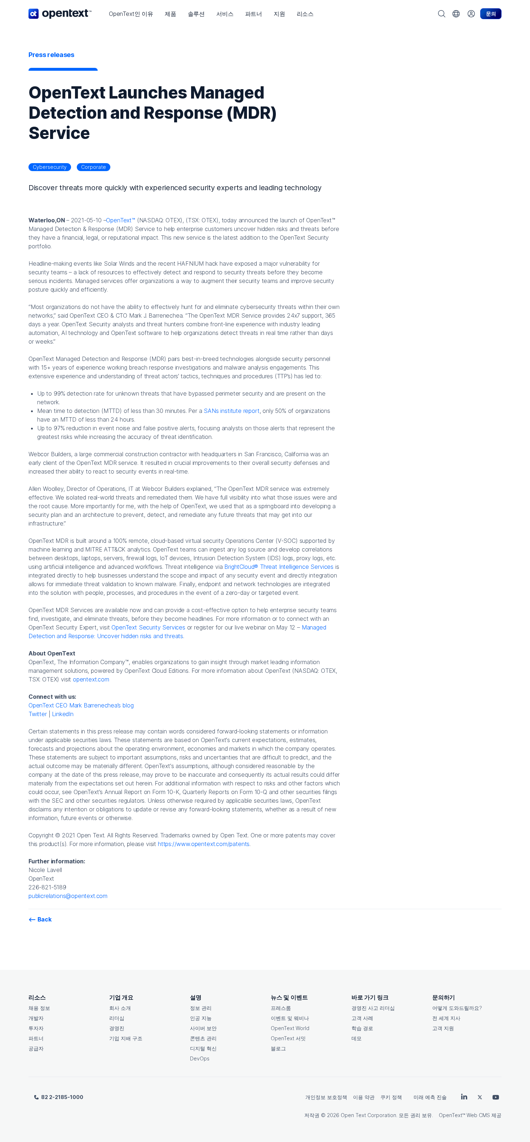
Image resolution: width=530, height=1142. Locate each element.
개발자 (36, 1018)
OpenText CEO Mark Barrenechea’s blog (81, 705)
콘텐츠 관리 (203, 1038)
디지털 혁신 (203, 1048)
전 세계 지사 (446, 1018)
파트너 (36, 1038)
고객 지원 (443, 1028)
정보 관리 (201, 1008)
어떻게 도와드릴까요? (457, 1008)
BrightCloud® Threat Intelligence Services (279, 566)
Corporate (93, 167)
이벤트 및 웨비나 (290, 1018)
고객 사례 (362, 1018)
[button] (131, 13)
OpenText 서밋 (288, 1038)
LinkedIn (63, 714)
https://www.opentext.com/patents (203, 843)
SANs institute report (231, 410)
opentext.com (91, 679)
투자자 (36, 1028)
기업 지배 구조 (125, 1038)
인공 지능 (201, 1018)
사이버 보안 (203, 1028)
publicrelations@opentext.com (67, 895)
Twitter (37, 714)
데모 (357, 1038)
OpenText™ (120, 220)
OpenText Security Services (148, 627)
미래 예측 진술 (430, 1097)
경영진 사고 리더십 (373, 1008)
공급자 (36, 1048)
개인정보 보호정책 (326, 1097)
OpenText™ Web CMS (464, 1115)
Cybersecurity (50, 167)
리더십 (116, 1018)
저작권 (311, 1115)
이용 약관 (364, 1097)
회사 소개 (120, 1008)
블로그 (278, 1048)
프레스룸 (281, 1008)
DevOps (199, 1058)
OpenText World (290, 1028)
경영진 (116, 1028)
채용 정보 (39, 1008)
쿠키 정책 (391, 1097)
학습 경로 (362, 1028)
